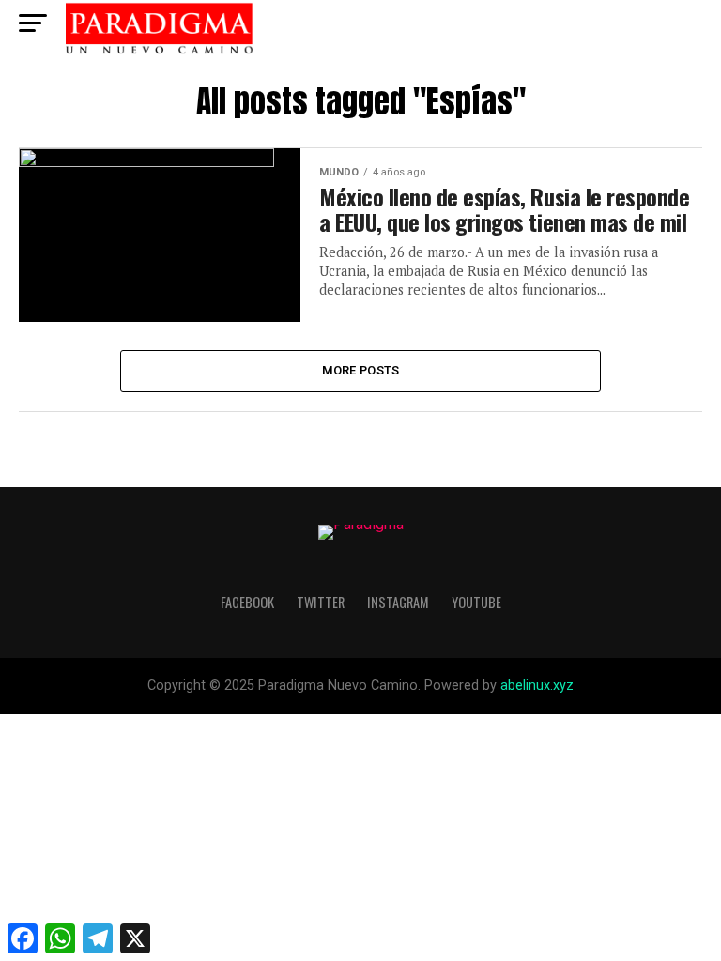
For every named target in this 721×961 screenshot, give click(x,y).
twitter (321, 602)
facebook (247, 602)
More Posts (361, 370)
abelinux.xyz (537, 686)
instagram (398, 602)
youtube (476, 602)
